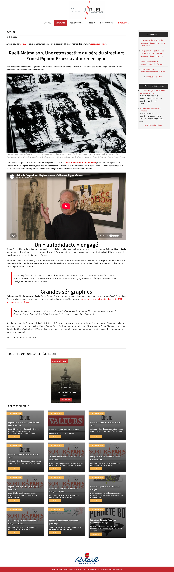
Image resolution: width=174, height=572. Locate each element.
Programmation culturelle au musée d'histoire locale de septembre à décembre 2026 (152, 54)
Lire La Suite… (14, 437)
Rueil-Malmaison (57, 569)
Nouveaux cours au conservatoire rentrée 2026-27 (153, 70)
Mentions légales (68, 569)
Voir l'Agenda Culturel (153, 125)
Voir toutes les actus (154, 77)
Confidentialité (78, 569)
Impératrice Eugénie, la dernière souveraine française (152, 91)
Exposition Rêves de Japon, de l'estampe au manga (103, 521)
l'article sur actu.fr (98, 43)
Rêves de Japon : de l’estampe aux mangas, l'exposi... (22, 522)
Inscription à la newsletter (92, 569)
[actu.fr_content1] (66, 74)
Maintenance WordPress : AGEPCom (111, 569)
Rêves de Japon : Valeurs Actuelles (64, 429)
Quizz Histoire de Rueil (66, 392)
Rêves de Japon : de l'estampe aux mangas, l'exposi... (64, 490)
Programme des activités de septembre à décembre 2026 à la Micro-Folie (153, 43)
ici (39, 337)
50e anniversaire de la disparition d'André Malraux (152, 62)
